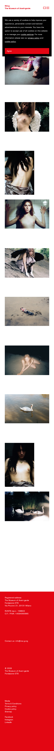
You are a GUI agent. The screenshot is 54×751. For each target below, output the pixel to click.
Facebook (9, 717)
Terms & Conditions (13, 703)
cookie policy (10, 41)
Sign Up (44, 8)
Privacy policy (10, 706)
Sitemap (8, 711)
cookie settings (27, 34)
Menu (47, 8)
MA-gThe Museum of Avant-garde (17, 7)
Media (7, 701)
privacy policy (33, 38)
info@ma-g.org (21, 641)
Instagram (9, 719)
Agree (9, 51)
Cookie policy (10, 709)
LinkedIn (8, 722)
